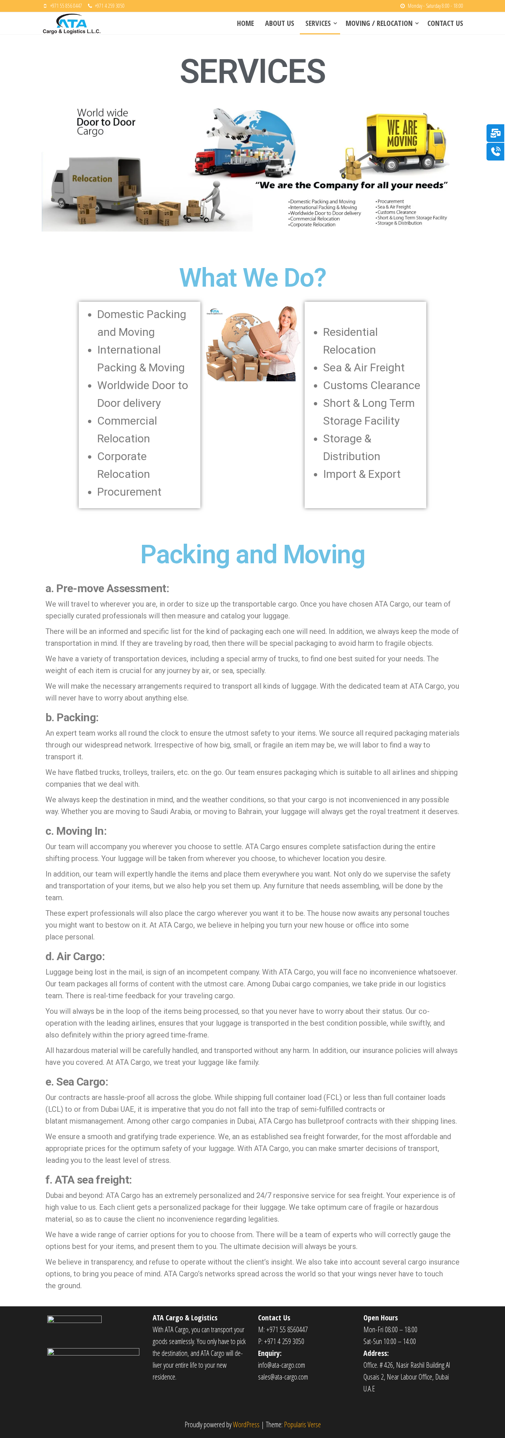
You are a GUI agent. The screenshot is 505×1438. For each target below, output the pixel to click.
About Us (279, 23)
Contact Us (445, 23)
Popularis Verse (302, 1424)
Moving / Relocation (379, 23)
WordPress (246, 1424)
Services (318, 23)
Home (245, 23)
